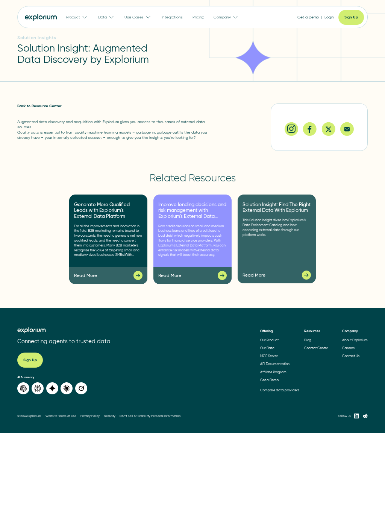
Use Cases (134, 17)
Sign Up (351, 17)
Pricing (198, 17)
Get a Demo (308, 17)
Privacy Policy (90, 416)
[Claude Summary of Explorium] (67, 388)
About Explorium (355, 340)
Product (73, 17)
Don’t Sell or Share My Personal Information (150, 416)
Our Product (269, 340)
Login (329, 17)
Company (222, 17)
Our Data (267, 348)
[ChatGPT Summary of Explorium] (23, 388)
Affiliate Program (273, 372)
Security (109, 416)
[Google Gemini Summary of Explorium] (52, 388)
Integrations (172, 17)
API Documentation (275, 364)
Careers (348, 348)
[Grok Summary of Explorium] (81, 388)
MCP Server (269, 356)
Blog (307, 340)
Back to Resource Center (39, 105)
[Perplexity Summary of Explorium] (38, 388)
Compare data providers (279, 390)
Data (102, 17)
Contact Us (350, 356)
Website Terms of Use (60, 416)
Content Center (316, 348)
